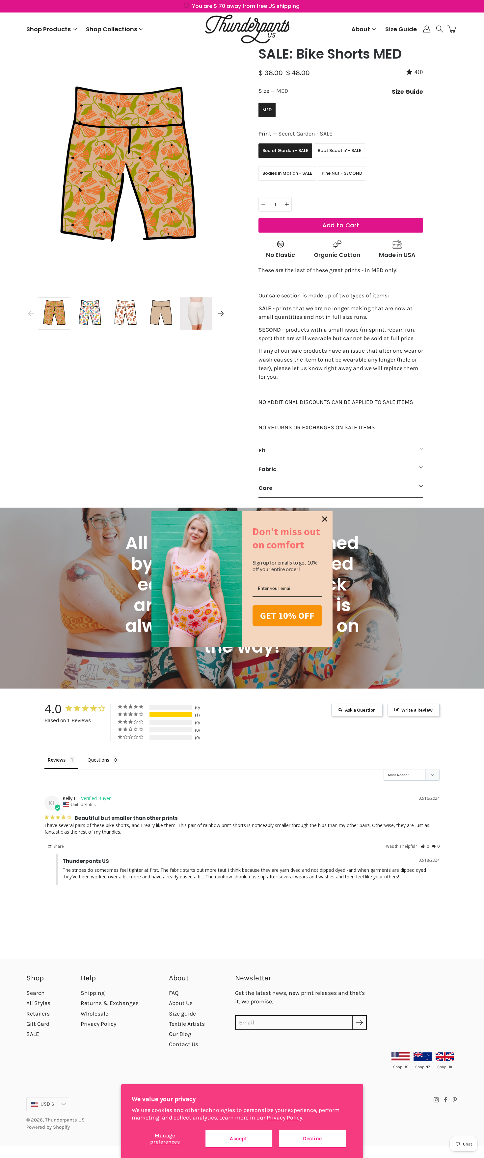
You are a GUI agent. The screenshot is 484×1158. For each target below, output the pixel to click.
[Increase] (287, 204)
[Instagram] (436, 1099)
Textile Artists (187, 1023)
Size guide (182, 1013)
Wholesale (94, 1013)
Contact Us (183, 1044)
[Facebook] (445, 1099)
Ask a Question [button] (360, 710)
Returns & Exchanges (110, 1003)
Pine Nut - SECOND (342, 173)
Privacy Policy (98, 1023)
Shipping (93, 993)
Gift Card (37, 1023)
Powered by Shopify (48, 1127)
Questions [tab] (98, 760)
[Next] (221, 313)
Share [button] (58, 846)
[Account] (426, 29)
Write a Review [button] (417, 710)
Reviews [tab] (57, 760)
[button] (439, 29)
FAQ (173, 993)
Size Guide (401, 29)
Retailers (38, 1013)
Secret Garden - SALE (285, 150)
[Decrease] (263, 204)
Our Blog (180, 1034)
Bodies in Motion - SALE (287, 173)
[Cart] (452, 29)
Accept (238, 1138)
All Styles (38, 1003)
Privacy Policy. (285, 1117)
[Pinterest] (455, 1099)
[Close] (325, 519)
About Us (181, 1003)
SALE (32, 1034)
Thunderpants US (65, 1120)
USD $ (47, 1104)
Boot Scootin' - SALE (339, 150)
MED (267, 110)
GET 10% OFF (287, 615)
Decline (312, 1138)
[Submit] (359, 1022)
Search (35, 993)
